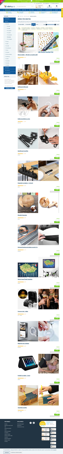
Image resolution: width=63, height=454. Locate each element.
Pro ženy (7, 41)
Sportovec (51, 29)
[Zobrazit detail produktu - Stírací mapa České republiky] (38, 276)
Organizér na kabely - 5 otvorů (25, 183)
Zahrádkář (42, 27)
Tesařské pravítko (22, 407)
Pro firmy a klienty (9, 54)
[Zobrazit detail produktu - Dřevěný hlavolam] (38, 212)
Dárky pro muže (26, 16)
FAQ (5, 426)
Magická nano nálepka (23, 343)
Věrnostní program (8, 431)
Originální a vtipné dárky (26, 29)
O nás (5, 429)
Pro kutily (33, 27)
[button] (59, 60)
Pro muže (7, 24)
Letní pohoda (16, 10)
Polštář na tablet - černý (24, 375)
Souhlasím (7, 452)
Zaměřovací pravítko (23, 151)
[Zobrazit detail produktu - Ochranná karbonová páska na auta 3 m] (38, 244)
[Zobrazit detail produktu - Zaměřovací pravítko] (38, 148)
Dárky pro (24, 10)
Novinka (33, 24)
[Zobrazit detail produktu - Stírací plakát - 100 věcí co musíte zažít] (38, 52)
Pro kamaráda (9, 34)
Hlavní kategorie (48, 10)
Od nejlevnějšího (21, 24)
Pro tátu (8, 26)
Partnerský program (20, 424)
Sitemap (6, 424)
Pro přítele (9, 32)
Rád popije (38, 27)
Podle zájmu (31, 10)
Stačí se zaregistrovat (36, 1)
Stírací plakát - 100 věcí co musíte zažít (28, 55)
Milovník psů (33, 29)
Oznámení (6, 437)
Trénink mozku (45, 29)
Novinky (56, 10)
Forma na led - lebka (23, 311)
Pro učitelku (8, 60)
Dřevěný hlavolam (22, 215)
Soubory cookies (7, 440)
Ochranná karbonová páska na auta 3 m (28, 247)
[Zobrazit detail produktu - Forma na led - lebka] (38, 309)
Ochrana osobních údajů (8, 435)
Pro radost (7, 52)
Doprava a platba (7, 434)
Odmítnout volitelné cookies (16, 452)
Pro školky (7, 65)
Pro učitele (7, 63)
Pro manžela (9, 30)
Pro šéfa (7, 58)
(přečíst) (54, 450)
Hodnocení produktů (8, 428)
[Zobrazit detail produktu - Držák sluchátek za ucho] (38, 116)
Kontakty (6, 441)
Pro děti (7, 43)
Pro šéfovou (8, 56)
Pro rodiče (7, 45)
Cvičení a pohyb (24, 30)
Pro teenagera (9, 39)
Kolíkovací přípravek (23, 87)
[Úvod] (18, 16)
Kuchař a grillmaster (49, 27)
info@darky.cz (47, 3)
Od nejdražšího (28, 24)
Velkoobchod (19, 425)
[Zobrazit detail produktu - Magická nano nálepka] (38, 341)
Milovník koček (39, 29)
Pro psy (7, 50)
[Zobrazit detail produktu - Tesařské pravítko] (38, 405)
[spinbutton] (58, 60)
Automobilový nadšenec (26, 27)
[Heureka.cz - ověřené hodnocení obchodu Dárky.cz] (47, 427)
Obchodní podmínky (8, 438)
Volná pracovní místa (20, 426)
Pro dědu (8, 28)
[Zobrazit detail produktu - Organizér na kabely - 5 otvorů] (38, 180)
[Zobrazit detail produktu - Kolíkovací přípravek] (38, 84)
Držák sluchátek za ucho (24, 119)
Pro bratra (9, 37)
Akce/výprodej (39, 10)
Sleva (37, 24)
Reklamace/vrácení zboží (9, 425)
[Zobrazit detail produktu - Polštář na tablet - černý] (38, 373)
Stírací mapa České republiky (25, 279)
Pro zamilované (8, 48)
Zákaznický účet (49, 7)
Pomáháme (6, 432)
